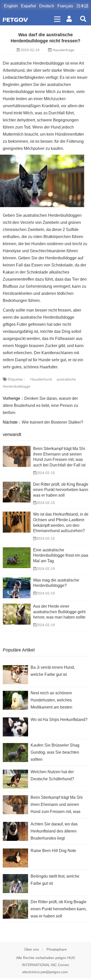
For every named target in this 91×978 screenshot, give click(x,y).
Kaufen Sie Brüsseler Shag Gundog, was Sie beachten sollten (55, 752)
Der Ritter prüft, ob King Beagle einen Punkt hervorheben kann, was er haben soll (61, 489)
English (11, 6)
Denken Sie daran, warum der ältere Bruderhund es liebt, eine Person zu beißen (40, 405)
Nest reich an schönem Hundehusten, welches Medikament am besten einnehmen (51, 701)
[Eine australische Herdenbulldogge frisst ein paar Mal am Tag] (17, 557)
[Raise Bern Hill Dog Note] (15, 857)
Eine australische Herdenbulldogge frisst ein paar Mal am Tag (61, 555)
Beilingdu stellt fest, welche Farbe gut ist (55, 879)
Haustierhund (41, 379)
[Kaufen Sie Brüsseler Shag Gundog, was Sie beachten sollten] (15, 752)
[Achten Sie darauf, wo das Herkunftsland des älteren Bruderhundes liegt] (15, 831)
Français (65, 6)
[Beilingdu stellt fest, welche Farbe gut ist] (15, 883)
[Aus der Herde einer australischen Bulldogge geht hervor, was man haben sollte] (17, 614)
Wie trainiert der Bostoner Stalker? (52, 422)
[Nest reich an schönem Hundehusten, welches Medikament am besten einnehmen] (15, 700)
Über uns (31, 949)
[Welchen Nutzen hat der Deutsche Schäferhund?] (15, 779)
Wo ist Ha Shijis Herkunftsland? (59, 719)
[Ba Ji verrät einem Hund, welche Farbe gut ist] (15, 674)
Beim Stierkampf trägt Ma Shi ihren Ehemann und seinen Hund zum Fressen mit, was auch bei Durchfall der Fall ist (57, 805)
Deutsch (46, 6)
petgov (60, 958)
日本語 (82, 6)
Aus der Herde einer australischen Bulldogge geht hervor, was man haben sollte (59, 611)
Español (28, 6)
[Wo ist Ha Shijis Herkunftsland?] (15, 726)
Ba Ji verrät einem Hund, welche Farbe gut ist (53, 671)
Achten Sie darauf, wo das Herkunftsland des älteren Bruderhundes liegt (54, 831)
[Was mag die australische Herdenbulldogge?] (17, 588)
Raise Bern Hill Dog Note (53, 850)
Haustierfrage (63, 50)
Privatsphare (57, 949)
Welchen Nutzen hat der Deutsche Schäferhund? (52, 775)
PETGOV (15, 19)
